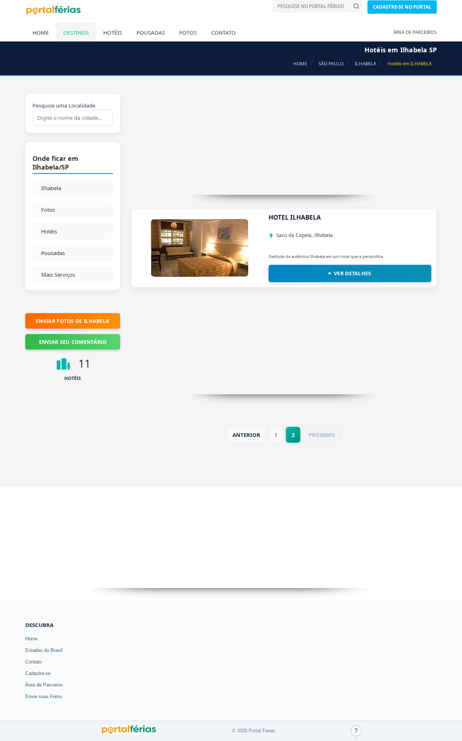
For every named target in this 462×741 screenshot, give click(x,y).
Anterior (246, 434)
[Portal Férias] (53, 13)
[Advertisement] (284, 144)
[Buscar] (356, 6)
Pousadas (150, 32)
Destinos (76, 32)
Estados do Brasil (43, 650)
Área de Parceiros (44, 685)
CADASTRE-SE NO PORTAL (402, 7)
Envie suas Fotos (43, 696)
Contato (223, 32)
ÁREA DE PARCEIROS (415, 32)
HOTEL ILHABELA (295, 217)
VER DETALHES (352, 273)
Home (40, 32)
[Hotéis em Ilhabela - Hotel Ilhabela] (199, 274)
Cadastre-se (38, 673)
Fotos (188, 32)
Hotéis (112, 32)
